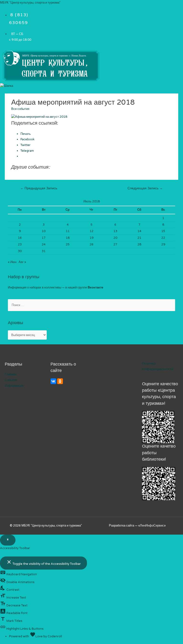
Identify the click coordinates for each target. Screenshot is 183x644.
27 (115, 244)
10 (44, 231)
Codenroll (55, 636)
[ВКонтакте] (53, 381)
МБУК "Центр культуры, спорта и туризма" (30, 3)
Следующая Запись (145, 188)
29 (163, 244)
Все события (20, 109)
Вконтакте (95, 287)
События (11, 380)
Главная (10, 374)
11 (68, 231)
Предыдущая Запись (38, 188)
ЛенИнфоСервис (152, 525)
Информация (14, 386)
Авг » (22, 262)
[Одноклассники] (60, 381)
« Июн (12, 262)
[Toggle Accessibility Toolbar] (7, 540)
